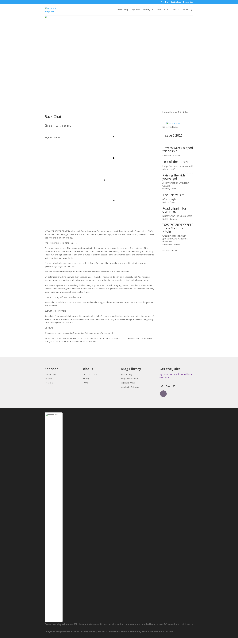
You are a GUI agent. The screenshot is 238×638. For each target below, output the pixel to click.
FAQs (85, 382)
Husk (144, 631)
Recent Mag (122, 10)
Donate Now (188, 2)
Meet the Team (90, 374)
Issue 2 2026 (173, 135)
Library (146, 10)
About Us (160, 10)
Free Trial (164, 2)
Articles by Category (130, 387)
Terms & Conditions (109, 631)
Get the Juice (176, 2)
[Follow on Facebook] (163, 393)
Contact (175, 10)
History (86, 378)
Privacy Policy (87, 631)
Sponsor (136, 10)
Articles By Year (128, 382)
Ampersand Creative (161, 631)
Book (185, 10)
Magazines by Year (129, 378)
